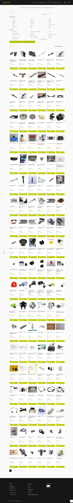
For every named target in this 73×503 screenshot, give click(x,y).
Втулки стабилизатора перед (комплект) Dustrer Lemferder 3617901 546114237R (22, 270)
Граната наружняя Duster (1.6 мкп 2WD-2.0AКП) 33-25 (14, 374)
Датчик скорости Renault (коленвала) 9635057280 (59, 458)
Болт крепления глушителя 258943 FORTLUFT (13, 185)
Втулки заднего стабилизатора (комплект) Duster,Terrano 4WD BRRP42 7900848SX (32, 249)
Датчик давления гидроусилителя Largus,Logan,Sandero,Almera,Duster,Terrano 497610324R (51, 417)
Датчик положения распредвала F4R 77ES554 (41, 458)
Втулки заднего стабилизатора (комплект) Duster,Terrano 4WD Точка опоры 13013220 (51, 249)
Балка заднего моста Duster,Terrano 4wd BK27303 (59, 101)
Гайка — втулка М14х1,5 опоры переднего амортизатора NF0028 (32, 311)
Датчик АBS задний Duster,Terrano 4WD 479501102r (51, 395)
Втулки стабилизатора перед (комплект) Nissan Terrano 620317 (13, 291)
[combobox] (13, 14)
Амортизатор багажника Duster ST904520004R (41, 59)
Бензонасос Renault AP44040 (13, 143)
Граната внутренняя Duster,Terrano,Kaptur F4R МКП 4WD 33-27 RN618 (41, 354)
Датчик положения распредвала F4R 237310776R (32, 458)
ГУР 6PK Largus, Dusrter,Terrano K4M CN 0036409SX (14, 395)
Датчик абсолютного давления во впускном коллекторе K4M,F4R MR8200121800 (23, 417)
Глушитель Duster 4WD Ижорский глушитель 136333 (42, 332)
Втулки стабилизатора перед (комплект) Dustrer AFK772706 (13, 269)
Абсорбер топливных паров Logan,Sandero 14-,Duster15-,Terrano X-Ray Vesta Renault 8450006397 (13, 60)
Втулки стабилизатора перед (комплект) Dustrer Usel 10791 (32, 269)
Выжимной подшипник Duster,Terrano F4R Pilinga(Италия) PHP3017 (59, 291)
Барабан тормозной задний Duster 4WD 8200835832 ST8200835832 (22, 123)
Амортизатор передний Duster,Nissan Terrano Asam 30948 (22, 102)
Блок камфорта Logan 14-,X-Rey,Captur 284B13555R (59, 143)
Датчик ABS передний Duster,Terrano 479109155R (31, 395)
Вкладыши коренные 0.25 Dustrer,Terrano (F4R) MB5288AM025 (41, 207)
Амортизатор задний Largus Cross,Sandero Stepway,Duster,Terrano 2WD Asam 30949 (41, 81)
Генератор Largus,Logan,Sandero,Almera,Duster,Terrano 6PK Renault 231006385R (14, 333)
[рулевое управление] (47, 34)
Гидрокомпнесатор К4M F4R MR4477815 (31, 332)
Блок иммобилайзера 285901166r (51, 143)
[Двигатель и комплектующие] (29, 31)
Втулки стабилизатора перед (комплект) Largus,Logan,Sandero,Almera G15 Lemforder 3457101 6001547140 (60, 270)
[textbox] (13, 14)
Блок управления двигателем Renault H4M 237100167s (31, 164)
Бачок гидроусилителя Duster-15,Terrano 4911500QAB (41, 122)
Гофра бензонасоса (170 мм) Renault (50, 332)
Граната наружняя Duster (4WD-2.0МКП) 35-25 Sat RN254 (32, 374)
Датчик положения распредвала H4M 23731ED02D (51, 458)
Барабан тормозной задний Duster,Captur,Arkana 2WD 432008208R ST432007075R (31, 123)
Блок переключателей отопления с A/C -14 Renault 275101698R (14, 164)
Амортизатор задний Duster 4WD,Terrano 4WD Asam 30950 (60, 59)
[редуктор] (29, 34)
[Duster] (47, 18)
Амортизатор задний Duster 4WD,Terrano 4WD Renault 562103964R (22, 81)
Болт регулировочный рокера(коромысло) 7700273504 (51, 185)
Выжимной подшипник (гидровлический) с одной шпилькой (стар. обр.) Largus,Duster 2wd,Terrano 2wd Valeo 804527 (51, 291)
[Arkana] (11, 18)
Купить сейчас (12, 68)
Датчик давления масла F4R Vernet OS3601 (13, 437)
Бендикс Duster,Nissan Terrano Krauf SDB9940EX (60, 122)
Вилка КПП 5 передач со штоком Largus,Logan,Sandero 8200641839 (32, 207)
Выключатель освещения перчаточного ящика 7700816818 (23, 311)
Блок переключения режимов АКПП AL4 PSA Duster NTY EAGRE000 (22, 165)
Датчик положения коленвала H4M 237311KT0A (22, 458)
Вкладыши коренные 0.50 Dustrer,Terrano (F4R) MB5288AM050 (59, 207)
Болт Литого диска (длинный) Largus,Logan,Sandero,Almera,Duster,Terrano (32, 186)
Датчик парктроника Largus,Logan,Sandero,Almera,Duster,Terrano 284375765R (60, 438)
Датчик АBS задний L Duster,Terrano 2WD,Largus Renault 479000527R (59, 396)
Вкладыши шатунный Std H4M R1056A (13, 248)
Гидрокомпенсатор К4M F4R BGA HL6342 (23, 332)
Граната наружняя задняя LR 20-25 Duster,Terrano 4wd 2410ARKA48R (42, 375)
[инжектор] (47, 31)
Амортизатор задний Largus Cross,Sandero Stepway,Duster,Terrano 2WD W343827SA (50, 81)
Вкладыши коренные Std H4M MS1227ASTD (22, 227)
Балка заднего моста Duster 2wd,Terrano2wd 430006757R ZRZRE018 (50, 102)
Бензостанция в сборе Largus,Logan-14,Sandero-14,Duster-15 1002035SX (41, 144)
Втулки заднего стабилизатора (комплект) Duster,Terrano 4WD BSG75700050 (41, 249)
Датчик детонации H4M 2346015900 (40, 437)
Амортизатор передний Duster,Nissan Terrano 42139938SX (12, 102)
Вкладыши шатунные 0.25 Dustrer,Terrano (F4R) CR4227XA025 (31, 228)
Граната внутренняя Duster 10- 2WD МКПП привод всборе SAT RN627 (23, 354)
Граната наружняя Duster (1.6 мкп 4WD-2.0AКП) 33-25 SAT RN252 (23, 374)
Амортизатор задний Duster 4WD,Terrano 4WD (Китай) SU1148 (50, 60)
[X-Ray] (11, 24)
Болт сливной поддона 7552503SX (59, 185)
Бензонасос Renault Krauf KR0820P (22, 143)
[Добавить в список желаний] (10, 66)
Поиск (10, 12)
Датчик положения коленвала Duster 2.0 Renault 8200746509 (14, 458)
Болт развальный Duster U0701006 (41, 185)
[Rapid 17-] (47, 27)
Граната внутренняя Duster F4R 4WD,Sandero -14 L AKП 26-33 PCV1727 (32, 354)
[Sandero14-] (11, 21)
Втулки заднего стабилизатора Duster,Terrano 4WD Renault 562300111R (60, 249)
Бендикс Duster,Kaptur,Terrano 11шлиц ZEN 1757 (51, 122)
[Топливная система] (11, 37)
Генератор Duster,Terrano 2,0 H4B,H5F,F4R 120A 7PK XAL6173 (42, 311)
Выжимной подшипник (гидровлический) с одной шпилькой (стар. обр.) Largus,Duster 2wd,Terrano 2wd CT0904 (42, 291)
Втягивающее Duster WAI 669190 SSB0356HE (22, 290)
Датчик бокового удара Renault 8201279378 (41, 416)
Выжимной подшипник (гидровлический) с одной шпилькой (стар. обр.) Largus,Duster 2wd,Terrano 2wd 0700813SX (32, 291)
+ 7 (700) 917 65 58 (12, 492)
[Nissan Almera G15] (47, 24)
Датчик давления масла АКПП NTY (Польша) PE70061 (22, 437)
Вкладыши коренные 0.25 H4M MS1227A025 (50, 206)
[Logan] (47, 21)
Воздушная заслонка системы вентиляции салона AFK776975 (23, 248)
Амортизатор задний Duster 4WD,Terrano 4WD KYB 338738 (13, 80)
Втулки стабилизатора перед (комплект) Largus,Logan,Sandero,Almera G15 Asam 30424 (51, 270)
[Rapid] (29, 27)
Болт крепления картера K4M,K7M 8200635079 (22, 185)
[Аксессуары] (11, 31)
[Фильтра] (47, 37)
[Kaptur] (29, 18)
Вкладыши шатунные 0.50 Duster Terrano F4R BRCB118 (42, 227)
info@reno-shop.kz (12, 490)
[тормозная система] (29, 37)
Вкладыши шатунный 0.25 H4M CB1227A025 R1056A (60, 227)
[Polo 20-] (11, 27)
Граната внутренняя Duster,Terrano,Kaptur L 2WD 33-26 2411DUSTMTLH (51, 354)
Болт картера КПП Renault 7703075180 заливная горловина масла (42, 165)
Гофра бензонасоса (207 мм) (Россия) (59, 332)
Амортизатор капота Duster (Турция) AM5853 (59, 80)
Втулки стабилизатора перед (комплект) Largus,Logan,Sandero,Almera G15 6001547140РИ (41, 270)
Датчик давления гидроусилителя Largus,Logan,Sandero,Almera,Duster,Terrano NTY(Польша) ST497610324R (60, 417)
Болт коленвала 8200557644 (50, 164)
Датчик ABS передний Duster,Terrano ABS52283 (41, 395)
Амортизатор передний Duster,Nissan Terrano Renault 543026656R (41, 102)
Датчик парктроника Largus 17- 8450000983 (51, 437)
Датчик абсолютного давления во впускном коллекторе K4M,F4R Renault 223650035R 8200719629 (32, 417)
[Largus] (29, 24)
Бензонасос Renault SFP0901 (32, 143)
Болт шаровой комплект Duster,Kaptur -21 (13, 206)
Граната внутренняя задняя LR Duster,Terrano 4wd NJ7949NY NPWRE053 (60, 354)
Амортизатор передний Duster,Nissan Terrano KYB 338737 (31, 102)
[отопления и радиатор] (11, 34)
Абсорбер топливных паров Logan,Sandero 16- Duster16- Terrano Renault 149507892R (22, 60)
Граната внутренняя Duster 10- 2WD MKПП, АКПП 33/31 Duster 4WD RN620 (14, 354)
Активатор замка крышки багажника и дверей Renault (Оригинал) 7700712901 (31, 60)
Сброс (22, 41)
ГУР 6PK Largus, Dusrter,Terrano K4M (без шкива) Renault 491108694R (60, 375)
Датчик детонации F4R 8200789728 (31, 437)
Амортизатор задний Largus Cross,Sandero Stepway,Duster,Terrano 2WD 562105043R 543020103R (32, 81)
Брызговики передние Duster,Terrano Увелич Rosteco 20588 (23, 207)
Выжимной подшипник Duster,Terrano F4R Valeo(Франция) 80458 (12, 312)
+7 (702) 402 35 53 (12, 494)
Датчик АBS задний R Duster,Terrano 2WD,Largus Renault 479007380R (13, 417)
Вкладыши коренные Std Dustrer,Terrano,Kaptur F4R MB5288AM (13, 228)
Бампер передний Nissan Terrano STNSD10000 (14, 122)
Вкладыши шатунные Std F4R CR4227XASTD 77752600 (50, 227)
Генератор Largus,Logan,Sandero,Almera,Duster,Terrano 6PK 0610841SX (60, 312)
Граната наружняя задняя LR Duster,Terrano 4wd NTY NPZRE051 (50, 375)
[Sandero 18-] (29, 21)
